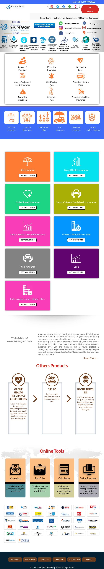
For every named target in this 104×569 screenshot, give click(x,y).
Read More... (91, 358)
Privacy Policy (30, 560)
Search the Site (74, 560)
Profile (48, 18)
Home (42, 18)
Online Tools (59, 18)
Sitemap (89, 560)
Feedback (59, 560)
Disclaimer (15, 560)
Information (71, 18)
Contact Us (93, 18)
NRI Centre (82, 18)
